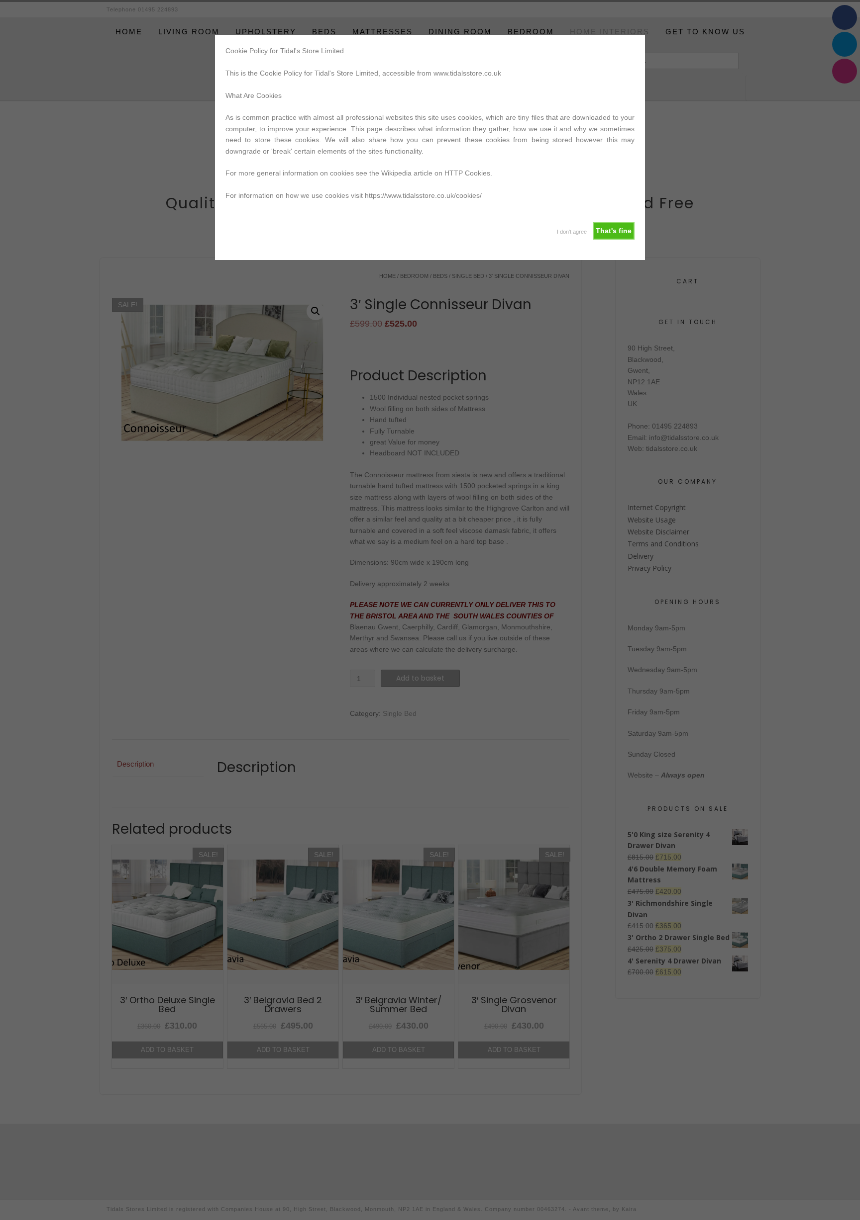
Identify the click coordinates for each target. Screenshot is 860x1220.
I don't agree (572, 232)
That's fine (614, 231)
